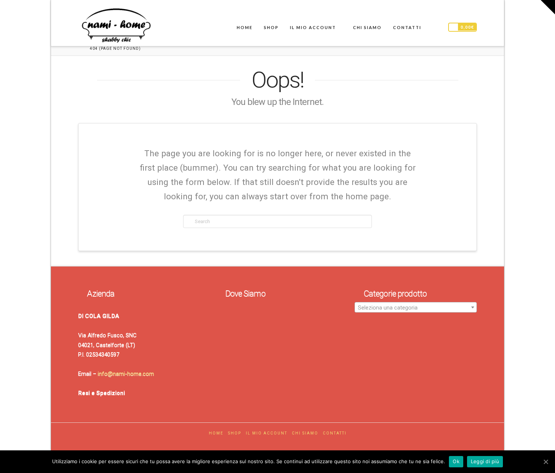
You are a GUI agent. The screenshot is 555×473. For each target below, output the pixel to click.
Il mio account (266, 433)
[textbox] (415, 307)
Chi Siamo (305, 433)
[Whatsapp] (285, 444)
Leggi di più (485, 461)
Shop (234, 433)
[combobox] (416, 307)
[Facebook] (270, 444)
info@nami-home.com (126, 373)
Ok (456, 461)
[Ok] (545, 461)
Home (216, 433)
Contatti (335, 433)
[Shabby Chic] (116, 27)
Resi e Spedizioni (101, 393)
